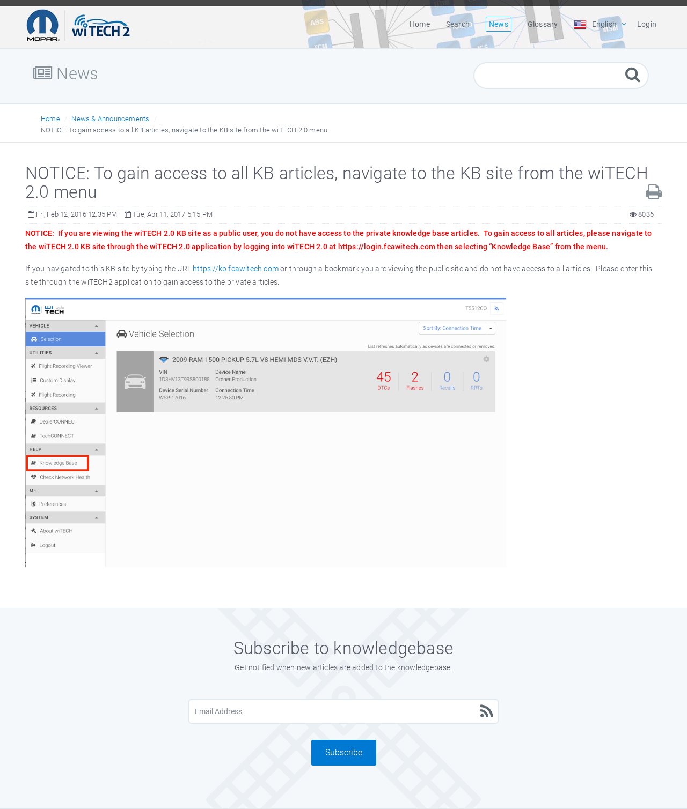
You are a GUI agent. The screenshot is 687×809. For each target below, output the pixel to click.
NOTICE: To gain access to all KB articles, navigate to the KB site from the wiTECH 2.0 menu (184, 130)
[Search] (633, 74)
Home (50, 119)
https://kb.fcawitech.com (236, 268)
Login (646, 24)
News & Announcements (110, 119)
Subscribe (343, 752)
